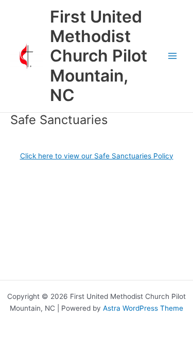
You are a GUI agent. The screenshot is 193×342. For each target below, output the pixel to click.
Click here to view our (57, 156)
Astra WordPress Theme (143, 308)
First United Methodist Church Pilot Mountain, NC (98, 56)
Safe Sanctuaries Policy (133, 156)
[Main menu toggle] (172, 56)
